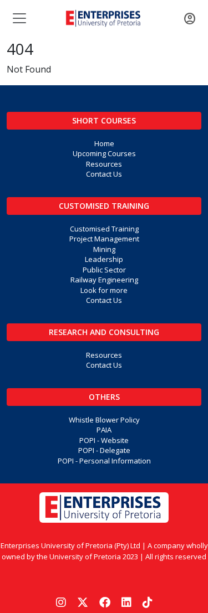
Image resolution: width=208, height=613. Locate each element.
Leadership (104, 259)
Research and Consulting (104, 332)
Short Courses (104, 120)
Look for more (104, 290)
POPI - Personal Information (104, 461)
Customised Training (104, 205)
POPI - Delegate (104, 450)
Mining (104, 249)
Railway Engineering (104, 280)
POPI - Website (104, 440)
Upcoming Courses (104, 153)
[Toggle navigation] (18, 18)
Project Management (104, 239)
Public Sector (104, 270)
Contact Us (104, 174)
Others (104, 397)
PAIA (104, 430)
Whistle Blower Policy (104, 420)
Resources (104, 164)
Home (104, 143)
